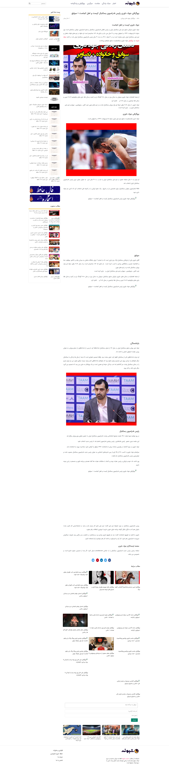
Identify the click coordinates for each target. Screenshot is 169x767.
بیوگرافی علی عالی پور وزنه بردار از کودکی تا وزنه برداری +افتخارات (76, 674)
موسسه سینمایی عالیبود (42, 97)
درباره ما (60, 757)
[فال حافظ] (45, 193)
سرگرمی (90, 3)
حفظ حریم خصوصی (56, 754)
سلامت (97, 3)
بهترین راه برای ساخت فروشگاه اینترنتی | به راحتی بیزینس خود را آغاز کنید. (39, 55)
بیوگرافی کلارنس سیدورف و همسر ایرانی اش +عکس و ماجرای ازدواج (128, 695)
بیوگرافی (130, 41)
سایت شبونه (125, 759)
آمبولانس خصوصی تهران (42, 39)
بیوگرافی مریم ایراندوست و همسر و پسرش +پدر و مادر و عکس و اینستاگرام (39, 220)
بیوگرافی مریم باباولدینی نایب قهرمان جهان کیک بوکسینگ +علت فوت (76, 586)
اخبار (114, 3)
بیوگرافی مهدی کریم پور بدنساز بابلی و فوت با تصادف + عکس (102, 629)
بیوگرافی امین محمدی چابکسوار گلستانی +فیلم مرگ (127, 588)
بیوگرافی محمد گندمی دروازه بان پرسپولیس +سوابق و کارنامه (128, 629)
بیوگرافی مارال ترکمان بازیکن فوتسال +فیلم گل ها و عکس (75, 631)
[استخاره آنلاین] (45, 202)
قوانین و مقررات (58, 750)
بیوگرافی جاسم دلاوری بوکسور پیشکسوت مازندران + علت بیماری (129, 652)
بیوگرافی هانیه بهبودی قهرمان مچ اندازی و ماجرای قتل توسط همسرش (103, 588)
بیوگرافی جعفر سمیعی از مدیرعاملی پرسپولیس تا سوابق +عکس (101, 654)
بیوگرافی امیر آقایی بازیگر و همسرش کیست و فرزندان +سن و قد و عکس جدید (39, 256)
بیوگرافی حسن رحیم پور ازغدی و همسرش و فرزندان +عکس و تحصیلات (40, 227)
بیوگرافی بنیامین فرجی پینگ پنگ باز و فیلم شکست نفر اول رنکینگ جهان (76, 652)
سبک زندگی (106, 3)
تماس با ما (59, 760)
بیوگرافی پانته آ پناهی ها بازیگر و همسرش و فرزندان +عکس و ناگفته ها (39, 264)
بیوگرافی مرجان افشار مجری (41, 276)
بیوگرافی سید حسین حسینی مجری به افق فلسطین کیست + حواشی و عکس (39, 234)
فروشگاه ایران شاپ (43, 31)
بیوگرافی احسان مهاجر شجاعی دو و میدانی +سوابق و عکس (76, 607)
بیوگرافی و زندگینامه (78, 3)
